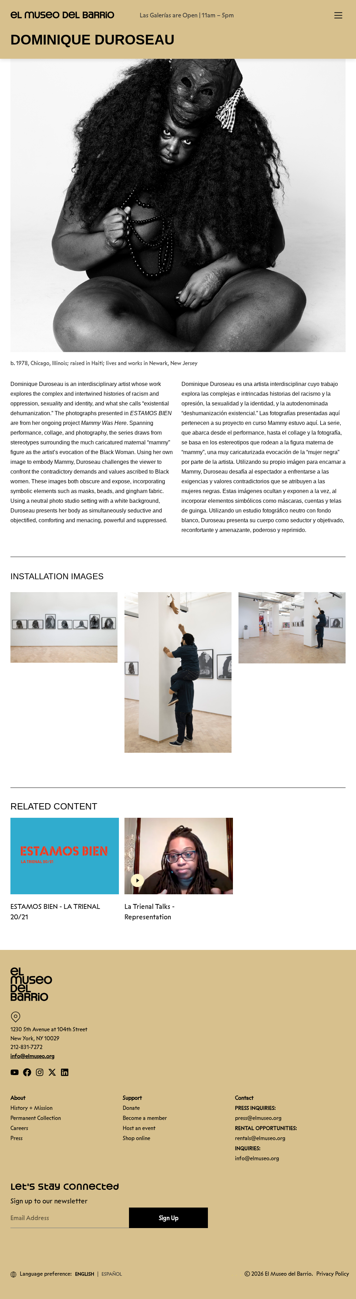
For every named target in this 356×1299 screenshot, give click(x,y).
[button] (345, 1220)
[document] (178, 649)
